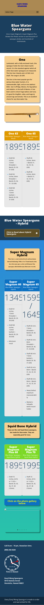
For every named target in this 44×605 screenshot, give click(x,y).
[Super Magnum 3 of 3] (22, 510)
